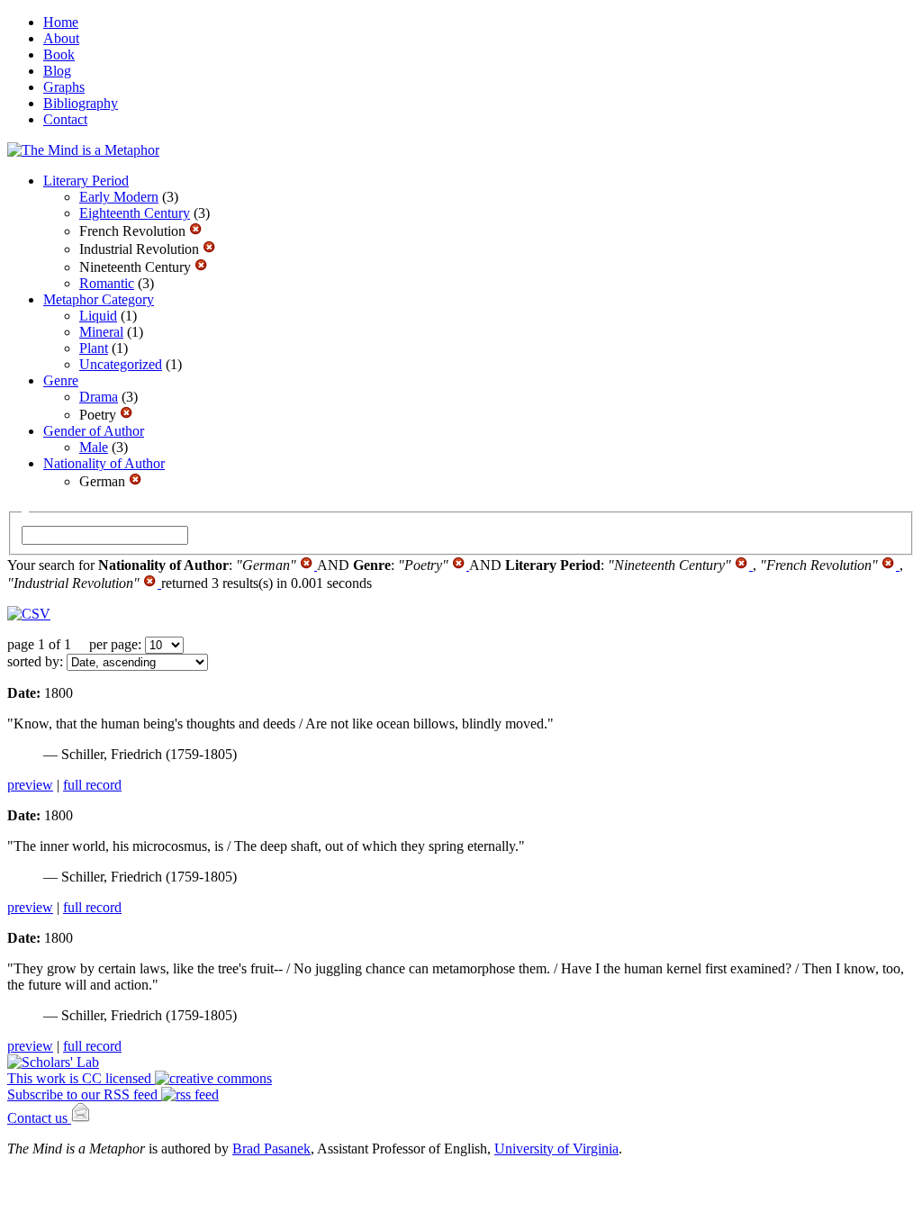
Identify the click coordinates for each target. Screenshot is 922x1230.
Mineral (101, 331)
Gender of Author (93, 431)
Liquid (98, 315)
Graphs (64, 87)
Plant (93, 348)
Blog (57, 70)
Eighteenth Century (134, 213)
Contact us (39, 1118)
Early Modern (118, 196)
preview (30, 784)
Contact (65, 119)
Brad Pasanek (271, 1148)
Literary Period (86, 180)
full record (92, 784)
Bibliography (80, 103)
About (61, 38)
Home (60, 22)
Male (93, 447)
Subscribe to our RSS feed (84, 1094)
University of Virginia (556, 1148)
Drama (98, 396)
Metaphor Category (98, 299)
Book (59, 54)
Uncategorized (120, 364)
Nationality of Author (104, 463)
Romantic (106, 283)
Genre (60, 380)
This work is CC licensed (81, 1078)
